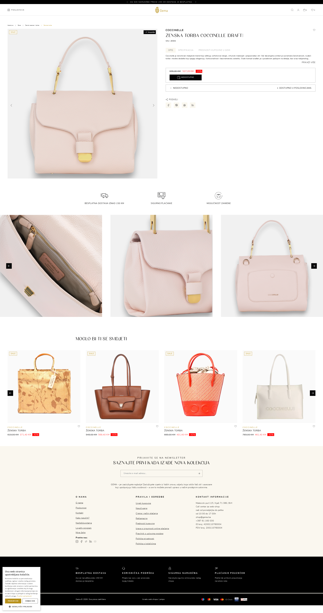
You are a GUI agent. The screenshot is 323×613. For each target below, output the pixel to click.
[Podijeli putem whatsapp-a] (184, 105)
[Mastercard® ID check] (226, 599)
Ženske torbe (48, 25)
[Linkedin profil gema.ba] (90, 541)
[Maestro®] (209, 599)
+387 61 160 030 (205, 521)
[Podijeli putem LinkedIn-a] (192, 105)
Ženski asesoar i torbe (32, 25)
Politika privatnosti (145, 539)
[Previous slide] (11, 105)
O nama (79, 503)
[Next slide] (153, 105)
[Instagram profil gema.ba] (77, 541)
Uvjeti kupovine (143, 503)
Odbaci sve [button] (30, 601)
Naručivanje (141, 508)
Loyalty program (83, 528)
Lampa (162, 599)
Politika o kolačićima (146, 544)
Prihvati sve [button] (13, 601)
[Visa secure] (236, 599)
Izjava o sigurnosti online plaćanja (152, 529)
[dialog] (21, 588)
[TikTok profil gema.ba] (86, 541)
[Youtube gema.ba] (95, 541)
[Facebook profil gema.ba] (81, 541)
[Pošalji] (199, 473)
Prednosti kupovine (145, 524)
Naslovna (10, 25)
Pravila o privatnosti (24, 596)
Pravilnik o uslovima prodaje (149, 534)
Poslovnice (81, 508)
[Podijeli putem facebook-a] (168, 105)
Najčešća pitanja (84, 523)
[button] (128, 2)
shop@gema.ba (203, 517)
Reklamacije (141, 518)
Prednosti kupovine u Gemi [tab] (214, 50)
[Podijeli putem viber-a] (176, 105)
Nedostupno (187, 77)
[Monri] (244, 599)
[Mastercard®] (203, 599)
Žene (19, 25)
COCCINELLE (15, 427)
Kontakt (79, 513)
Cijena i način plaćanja (147, 513)
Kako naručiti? (82, 518)
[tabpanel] (240, 59)
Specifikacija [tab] (185, 50)
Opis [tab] (170, 50)
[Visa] (215, 599)
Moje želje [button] (81, 533)
